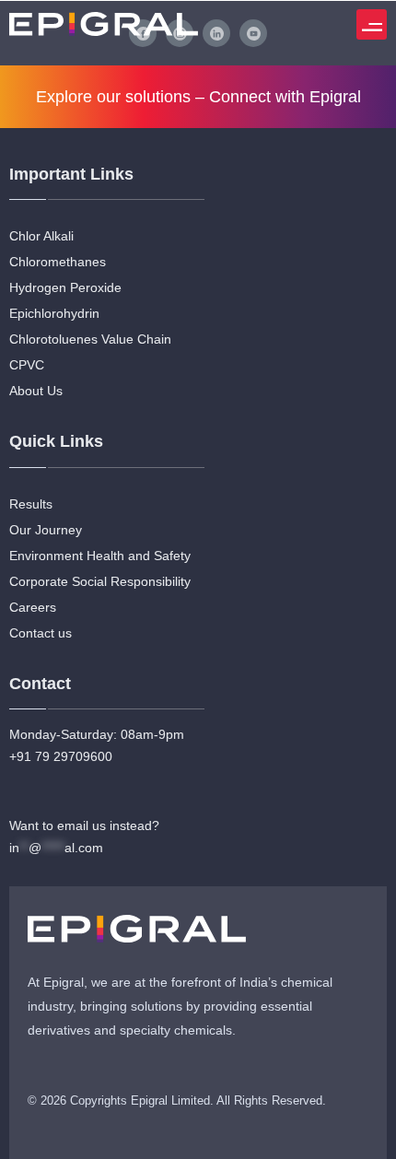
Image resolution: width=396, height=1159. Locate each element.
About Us (36, 390)
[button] (371, 24)
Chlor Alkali (41, 235)
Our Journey (45, 529)
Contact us (40, 633)
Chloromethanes (57, 261)
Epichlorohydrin (54, 313)
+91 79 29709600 (60, 756)
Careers (32, 607)
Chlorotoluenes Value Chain (90, 339)
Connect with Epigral (285, 97)
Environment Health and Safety (100, 555)
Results (30, 504)
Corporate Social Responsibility (100, 581)
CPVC (26, 364)
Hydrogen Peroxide (65, 287)
